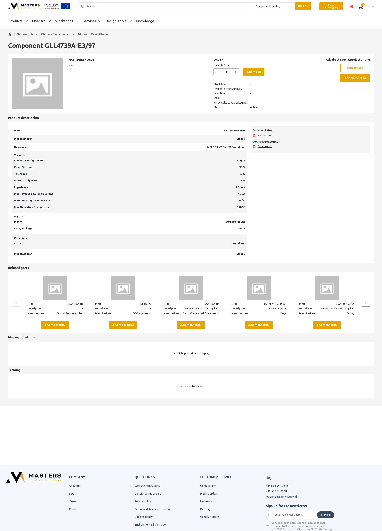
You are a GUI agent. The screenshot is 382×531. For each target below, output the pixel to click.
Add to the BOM (355, 78)
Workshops (64, 21)
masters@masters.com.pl (281, 496)
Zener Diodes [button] (99, 34)
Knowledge (145, 21)
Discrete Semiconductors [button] (57, 34)
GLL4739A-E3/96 (345, 303)
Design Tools (115, 21)
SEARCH (303, 6)
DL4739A (145, 303)
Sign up (325, 514)
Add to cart (253, 72)
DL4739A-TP (212, 303)
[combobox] (274, 6)
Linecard (39, 21)
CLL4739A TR (75, 303)
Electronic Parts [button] (27, 34)
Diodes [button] (82, 34)
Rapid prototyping (331, 6)
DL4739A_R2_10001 (275, 303)
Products (15, 21)
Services (89, 21)
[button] (10, 34)
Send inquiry (355, 67)
